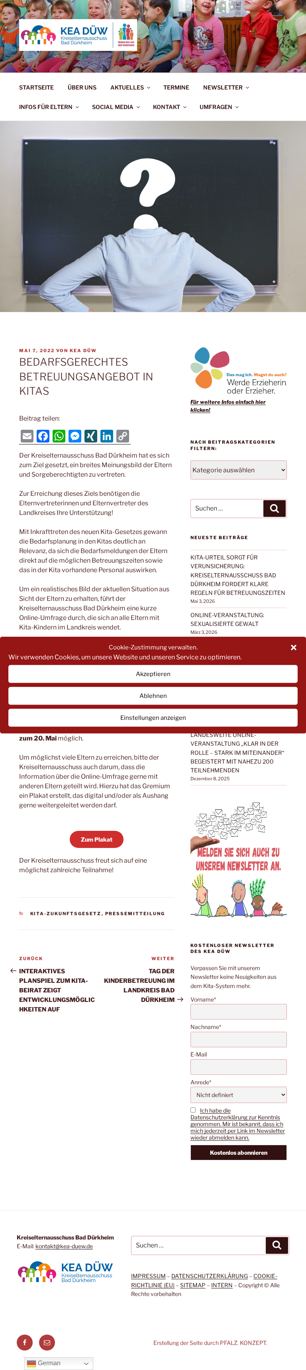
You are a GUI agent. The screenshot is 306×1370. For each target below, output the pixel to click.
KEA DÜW (83, 350)
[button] (294, 647)
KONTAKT (166, 106)
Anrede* (200, 1082)
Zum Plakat (96, 839)
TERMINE (176, 87)
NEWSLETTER (223, 87)
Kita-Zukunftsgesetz (66, 913)
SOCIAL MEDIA (112, 106)
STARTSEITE (36, 87)
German (48, 1363)
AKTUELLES (127, 87)
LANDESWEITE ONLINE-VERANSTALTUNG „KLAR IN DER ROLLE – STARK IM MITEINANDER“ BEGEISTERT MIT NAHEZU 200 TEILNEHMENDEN (237, 752)
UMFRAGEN (216, 106)
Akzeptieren (153, 674)
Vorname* (203, 999)
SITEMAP (193, 1285)
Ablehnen (153, 696)
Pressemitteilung (135, 913)
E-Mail (198, 1054)
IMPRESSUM (148, 1276)
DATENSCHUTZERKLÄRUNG (209, 1276)
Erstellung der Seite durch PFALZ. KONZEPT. (210, 1342)
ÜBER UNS (82, 87)
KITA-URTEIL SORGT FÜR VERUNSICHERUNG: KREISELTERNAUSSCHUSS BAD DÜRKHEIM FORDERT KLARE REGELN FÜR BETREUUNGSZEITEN (237, 575)
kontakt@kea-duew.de (64, 1246)
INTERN (222, 1285)
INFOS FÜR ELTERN (46, 106)
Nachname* (205, 1026)
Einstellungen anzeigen (153, 717)
